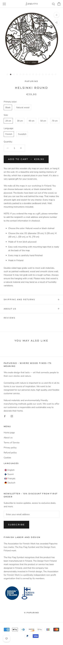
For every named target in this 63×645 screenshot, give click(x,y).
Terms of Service (11, 442)
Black (7, 107)
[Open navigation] (4, 4)
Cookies (7, 457)
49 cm (31, 120)
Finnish (8, 134)
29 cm (8, 120)
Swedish (22, 134)
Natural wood (22, 107)
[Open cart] (59, 3)
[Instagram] (12, 416)
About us (10, 309)
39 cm (20, 120)
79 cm (55, 120)
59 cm (43, 120)
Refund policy (10, 452)
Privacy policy (10, 447)
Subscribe (16, 524)
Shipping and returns (19, 299)
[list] (10, 476)
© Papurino (31, 613)
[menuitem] (9, 470)
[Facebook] (5, 416)
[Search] (53, 4)
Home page (9, 432)
